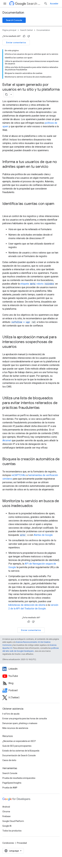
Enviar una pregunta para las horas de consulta (24, 718)
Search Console (14, 20)
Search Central (34, 4)
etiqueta (37, 283)
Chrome (6, 811)
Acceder (54, 3)
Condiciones (8, 843)
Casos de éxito (9, 760)
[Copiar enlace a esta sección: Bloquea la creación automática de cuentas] (19, 464)
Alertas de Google (43, 535)
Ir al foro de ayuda (10, 714)
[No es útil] (28, 36)
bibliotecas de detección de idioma (26, 605)
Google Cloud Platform (13, 821)
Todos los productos (12, 830)
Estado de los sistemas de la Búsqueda (20, 750)
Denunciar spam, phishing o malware (19, 723)
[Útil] (24, 36)
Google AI (6, 826)
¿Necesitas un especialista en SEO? (19, 741)
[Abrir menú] (5, 3)
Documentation (13, 13)
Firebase (6, 816)
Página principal (9, 30)
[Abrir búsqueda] (46, 3)
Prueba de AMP (9, 787)
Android (6, 807)
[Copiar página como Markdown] (6, 94)
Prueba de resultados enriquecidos (18, 778)
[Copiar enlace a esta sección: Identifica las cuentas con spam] (5, 209)
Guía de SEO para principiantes (16, 746)
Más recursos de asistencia (15, 728)
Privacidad (22, 843)
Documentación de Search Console (19, 755)
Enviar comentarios (16, 42)
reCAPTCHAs (19, 475)
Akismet (6, 440)
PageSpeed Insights (11, 783)
